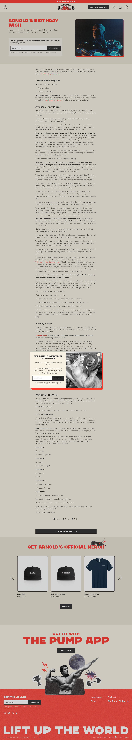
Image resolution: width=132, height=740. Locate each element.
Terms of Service (51, 383)
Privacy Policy (41, 383)
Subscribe (58, 378)
